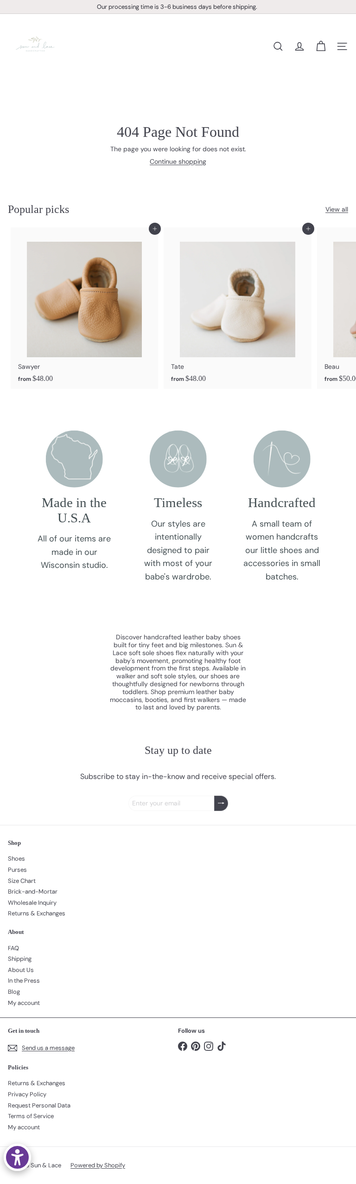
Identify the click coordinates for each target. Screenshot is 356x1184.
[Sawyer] (84, 307)
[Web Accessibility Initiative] (17, 1157)
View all (336, 209)
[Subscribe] (221, 803)
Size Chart (22, 881)
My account (24, 1003)
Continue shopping (178, 161)
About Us (21, 970)
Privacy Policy (27, 1094)
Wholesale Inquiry (32, 903)
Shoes (16, 858)
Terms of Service (31, 1116)
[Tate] (237, 307)
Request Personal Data (39, 1105)
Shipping (20, 959)
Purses (17, 870)
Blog (14, 992)
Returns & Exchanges (36, 913)
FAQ (13, 948)
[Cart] (320, 46)
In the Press (24, 981)
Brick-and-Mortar (32, 891)
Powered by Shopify (97, 1165)
